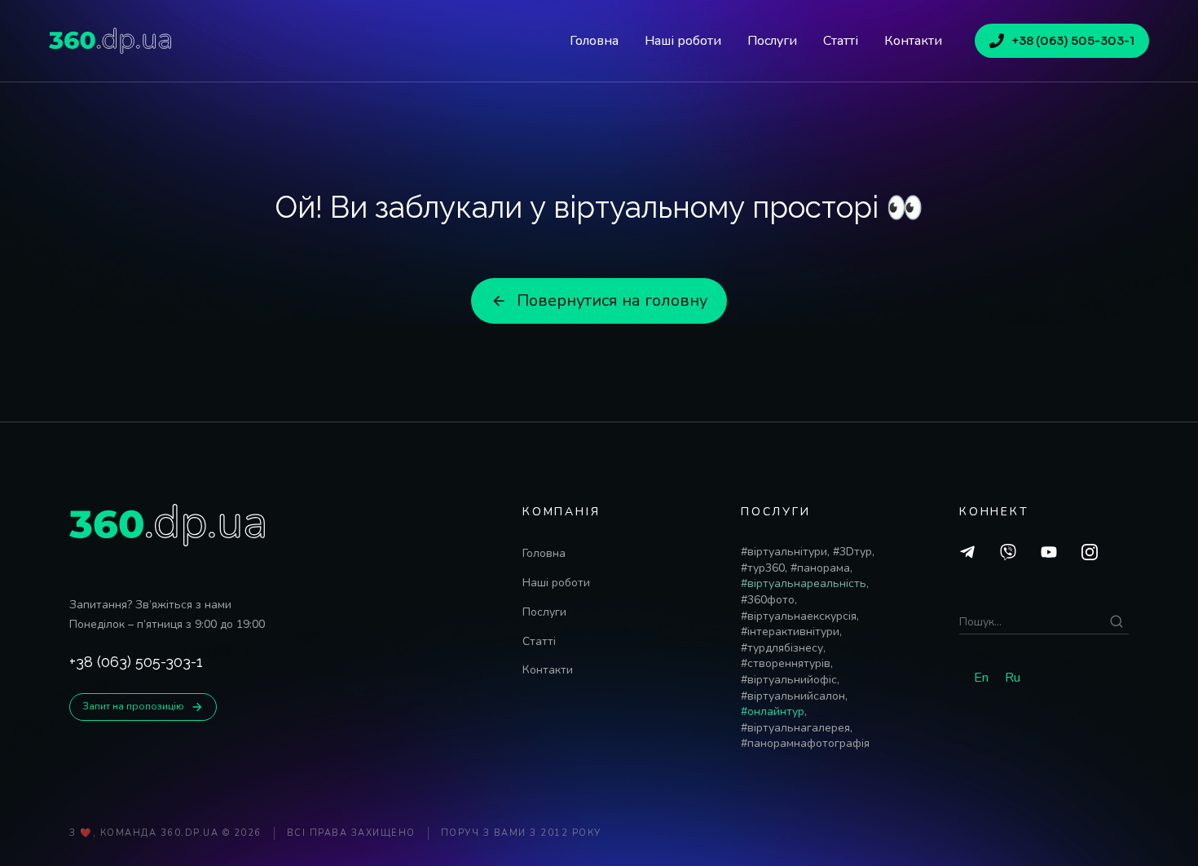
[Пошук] (1116, 621)
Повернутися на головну (612, 300)
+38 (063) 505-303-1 (1073, 40)
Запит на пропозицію (133, 706)
